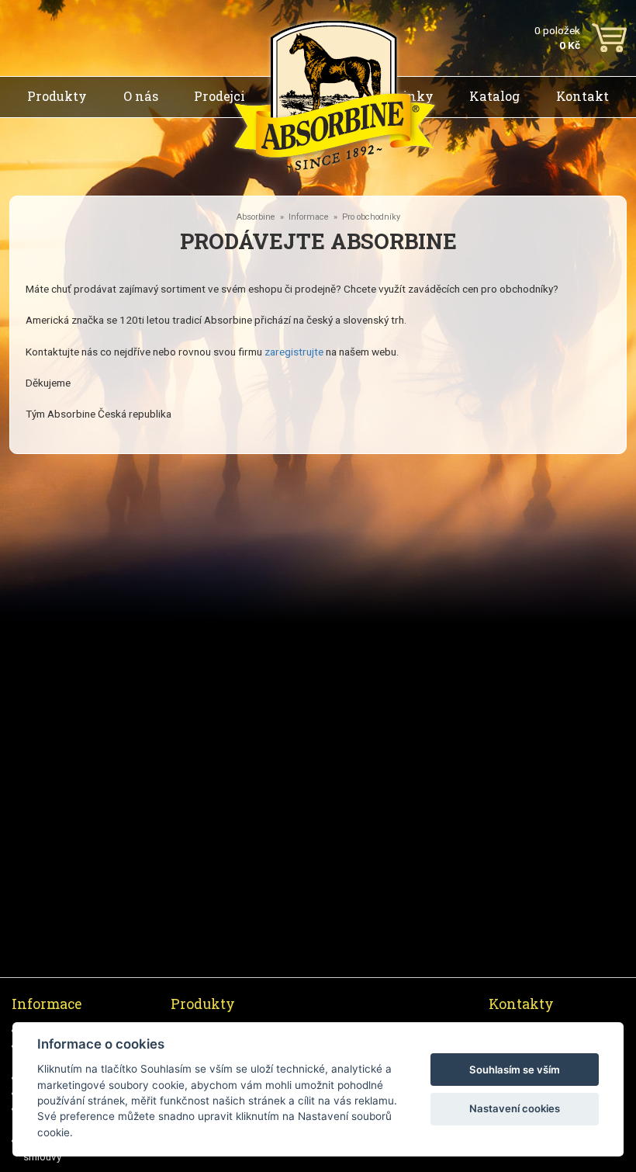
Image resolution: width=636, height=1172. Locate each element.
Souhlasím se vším (514, 1069)
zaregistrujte (293, 351)
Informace (309, 217)
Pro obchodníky (371, 217)
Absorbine (256, 217)
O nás (140, 96)
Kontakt (582, 96)
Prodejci (219, 96)
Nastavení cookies (514, 1108)
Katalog (494, 96)
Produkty (57, 96)
